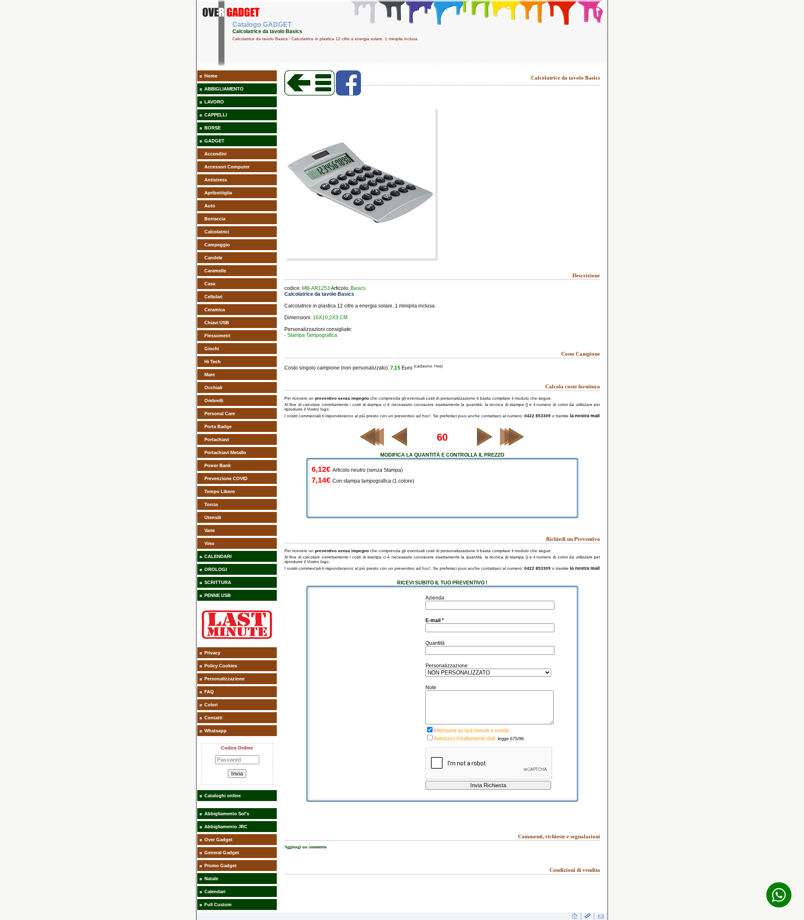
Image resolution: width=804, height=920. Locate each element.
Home (210, 75)
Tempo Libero (219, 491)
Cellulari (213, 296)
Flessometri (217, 335)
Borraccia (214, 218)
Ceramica (214, 309)
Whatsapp (215, 730)
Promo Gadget (220, 865)
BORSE (212, 127)
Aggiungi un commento (305, 847)
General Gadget (221, 852)
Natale (211, 878)
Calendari (214, 891)
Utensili (212, 517)
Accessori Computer (227, 166)
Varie (209, 530)
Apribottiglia (218, 192)
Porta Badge (218, 426)
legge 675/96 (511, 738)
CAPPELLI (215, 114)
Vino (209, 543)
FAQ (209, 691)
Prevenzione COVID (225, 478)
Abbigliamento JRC (225, 826)
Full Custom (218, 904)
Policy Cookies (220, 665)
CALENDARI (218, 556)
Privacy (212, 652)
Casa (209, 283)
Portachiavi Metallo (225, 452)
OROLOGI (215, 569)
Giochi (211, 348)
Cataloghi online (222, 795)
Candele (213, 257)
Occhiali (213, 387)
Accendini (215, 153)
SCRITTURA (217, 582)
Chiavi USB (216, 322)
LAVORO (214, 101)
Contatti (213, 717)
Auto (209, 205)
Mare (209, 374)
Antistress (215, 179)
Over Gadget (218, 839)
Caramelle (215, 270)
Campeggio (217, 244)
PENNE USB (217, 595)
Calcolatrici (216, 231)
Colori (211, 704)
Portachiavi (216, 439)
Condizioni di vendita (574, 870)
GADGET (214, 140)
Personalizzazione (224, 678)
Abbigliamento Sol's (226, 813)
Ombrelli (213, 400)
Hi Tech (212, 361)
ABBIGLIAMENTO (224, 88)
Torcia (211, 504)
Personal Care (219, 413)
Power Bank (217, 465)
